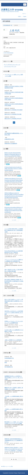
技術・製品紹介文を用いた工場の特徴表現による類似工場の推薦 (14, 270)
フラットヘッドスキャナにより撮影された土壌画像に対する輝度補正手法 (14, 260)
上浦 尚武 (14, 30)
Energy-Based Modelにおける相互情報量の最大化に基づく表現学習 (14, 251)
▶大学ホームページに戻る (7, 466)
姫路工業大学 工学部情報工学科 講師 (13, 114)
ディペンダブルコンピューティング (12, 64)
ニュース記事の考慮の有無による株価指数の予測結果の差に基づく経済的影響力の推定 (14, 230)
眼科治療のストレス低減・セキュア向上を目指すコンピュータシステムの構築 (14, 422)
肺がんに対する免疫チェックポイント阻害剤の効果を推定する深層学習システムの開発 (14, 301)
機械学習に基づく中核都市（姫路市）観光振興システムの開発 (14, 388)
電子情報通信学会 (9, 366)
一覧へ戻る (14, 459)
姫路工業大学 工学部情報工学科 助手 (13, 118)
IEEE (6, 362)
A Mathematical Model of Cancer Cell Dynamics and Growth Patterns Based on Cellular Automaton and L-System (14, 180)
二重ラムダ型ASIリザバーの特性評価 (13, 340)
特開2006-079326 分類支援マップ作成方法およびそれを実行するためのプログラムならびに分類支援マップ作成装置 (14, 449)
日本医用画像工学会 (9, 358)
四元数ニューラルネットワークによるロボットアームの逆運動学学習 (14, 321)
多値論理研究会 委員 (9, 139)
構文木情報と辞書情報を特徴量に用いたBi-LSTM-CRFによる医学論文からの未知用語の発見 (14, 281)
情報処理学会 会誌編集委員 (11, 143)
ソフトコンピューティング (10, 66)
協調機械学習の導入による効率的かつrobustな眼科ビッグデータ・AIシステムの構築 (14, 377)
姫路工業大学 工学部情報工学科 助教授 (13, 109)
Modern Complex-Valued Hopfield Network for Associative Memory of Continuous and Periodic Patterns (13, 154)
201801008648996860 (8, 53)
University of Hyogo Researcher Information (10, 11)
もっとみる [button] (14, 220)
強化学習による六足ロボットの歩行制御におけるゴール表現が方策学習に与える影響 (14, 312)
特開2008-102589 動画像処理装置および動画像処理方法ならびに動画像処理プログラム (14, 440)
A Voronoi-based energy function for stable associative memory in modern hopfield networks (13, 168)
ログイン (24, 13)
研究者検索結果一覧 (7, 25)
